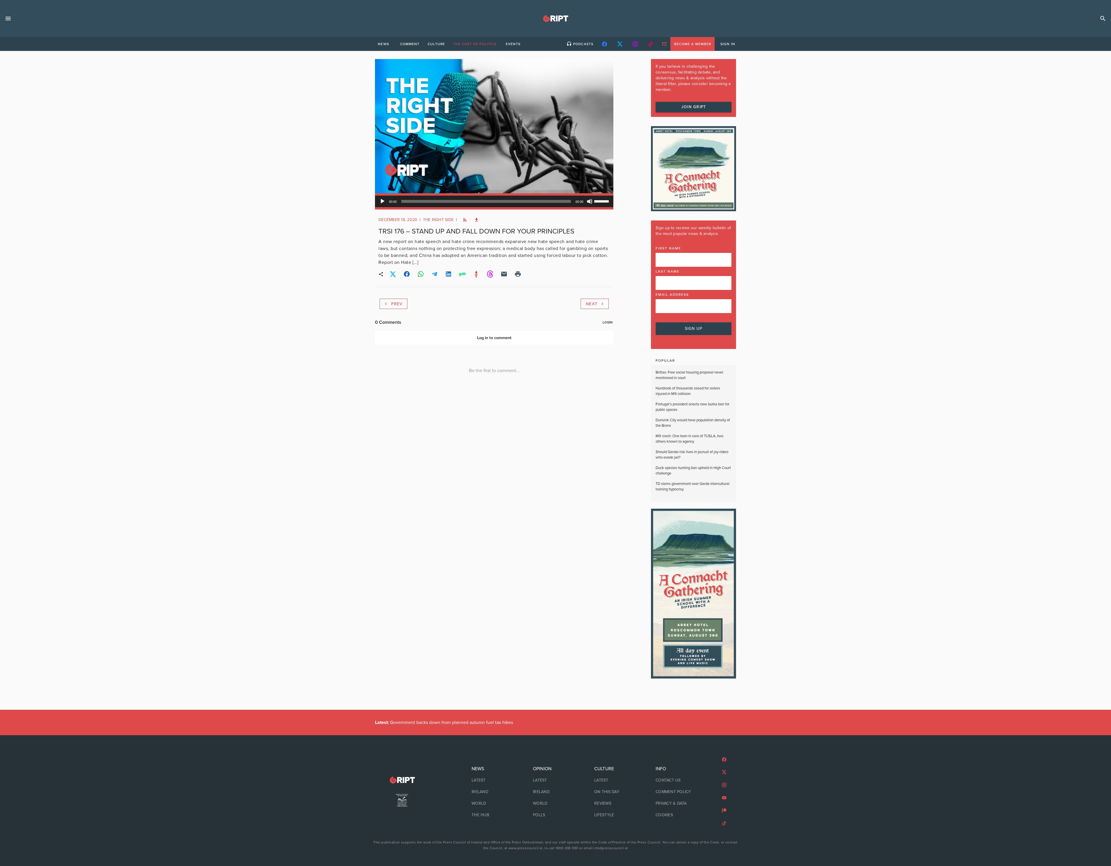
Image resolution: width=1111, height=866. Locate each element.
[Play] (382, 201)
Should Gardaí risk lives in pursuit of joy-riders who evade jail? (692, 455)
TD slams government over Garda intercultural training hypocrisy (692, 486)
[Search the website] (1103, 18)
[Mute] (590, 201)
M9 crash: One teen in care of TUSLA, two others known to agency (689, 439)
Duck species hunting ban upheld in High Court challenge (693, 471)
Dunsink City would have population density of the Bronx (693, 423)
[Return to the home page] (402, 780)
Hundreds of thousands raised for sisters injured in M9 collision (688, 391)
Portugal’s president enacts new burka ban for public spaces (692, 407)
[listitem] (494, 780)
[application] (494, 201)
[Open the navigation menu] (8, 18)
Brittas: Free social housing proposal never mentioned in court (689, 375)
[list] (494, 792)
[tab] (383, 44)
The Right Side (438, 219)
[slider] (602, 201)
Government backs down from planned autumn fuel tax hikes (444, 722)
